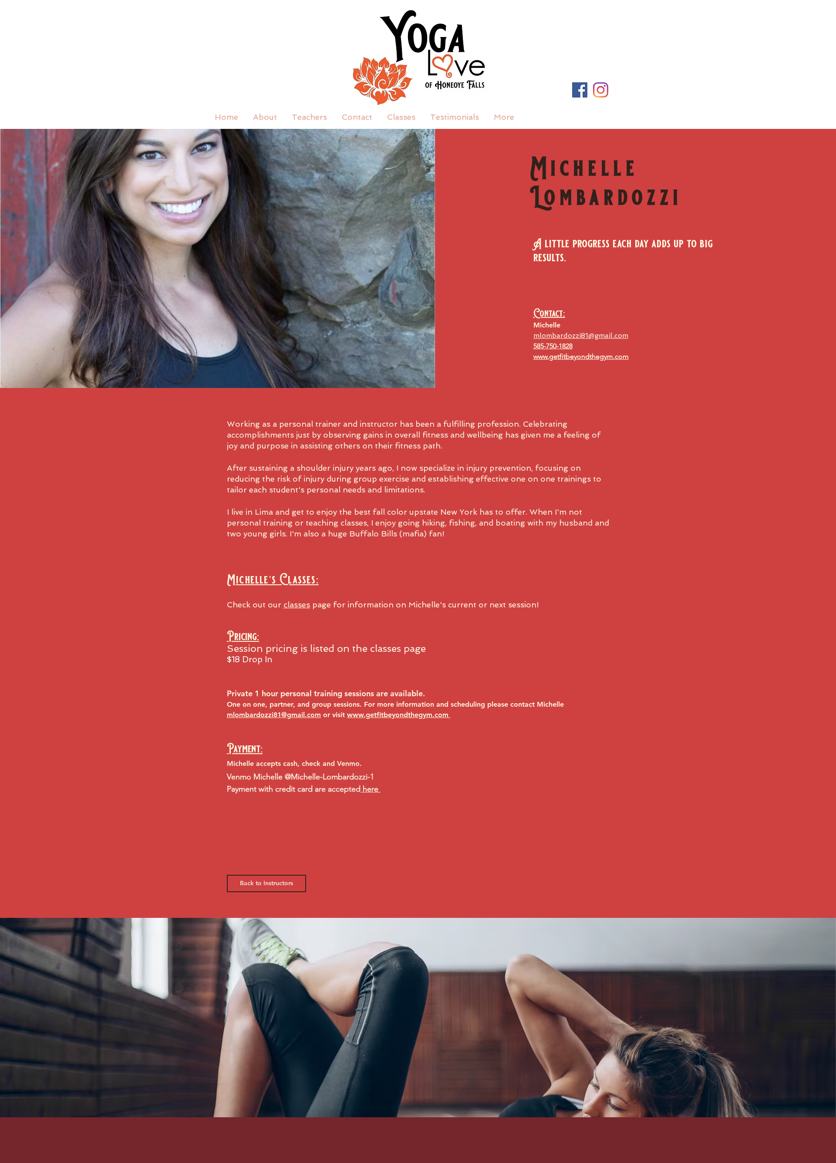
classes (296, 604)
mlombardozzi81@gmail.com (274, 715)
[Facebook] (579, 90)
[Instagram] (600, 90)
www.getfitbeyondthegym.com (581, 356)
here (371, 789)
